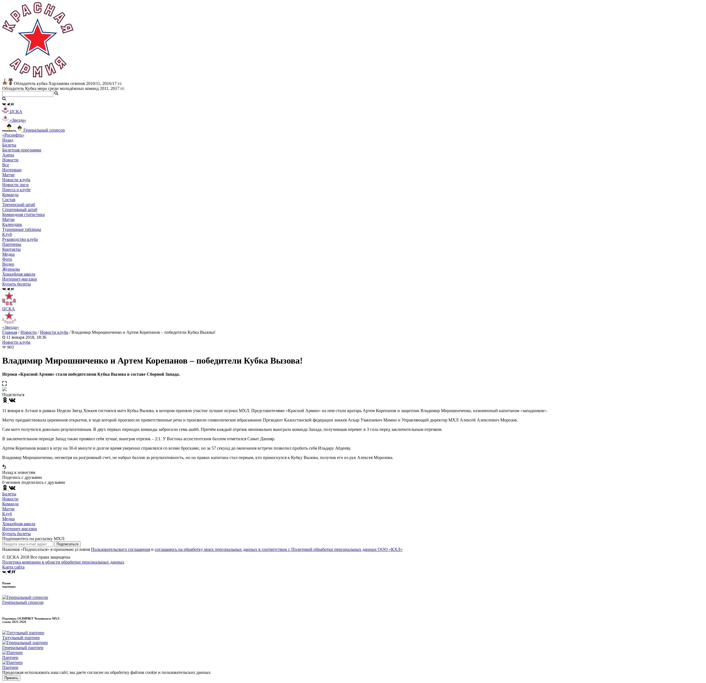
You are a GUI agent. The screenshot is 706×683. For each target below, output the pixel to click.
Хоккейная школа (18, 523)
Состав (8, 199)
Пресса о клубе (16, 189)
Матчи (8, 174)
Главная (9, 332)
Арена (8, 155)
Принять (11, 678)
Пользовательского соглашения (120, 549)
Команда (10, 503)
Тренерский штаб (18, 204)
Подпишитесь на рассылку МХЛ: (33, 538)
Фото (7, 259)
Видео (8, 264)
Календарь (12, 224)
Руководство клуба (20, 239)
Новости (28, 332)
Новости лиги (15, 184)
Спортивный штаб (19, 209)
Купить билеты (16, 533)
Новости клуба (16, 179)
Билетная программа (21, 150)
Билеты (9, 494)
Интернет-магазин (19, 528)
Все (5, 164)
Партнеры (11, 244)
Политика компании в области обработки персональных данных (63, 562)
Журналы (11, 269)
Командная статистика (23, 214)
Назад (7, 140)
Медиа (8, 518)
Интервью (12, 169)
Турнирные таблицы (21, 229)
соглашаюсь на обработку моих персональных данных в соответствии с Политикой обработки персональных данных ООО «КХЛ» (279, 549)
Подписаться (67, 544)
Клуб (7, 513)
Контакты (11, 249)
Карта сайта (13, 567)
